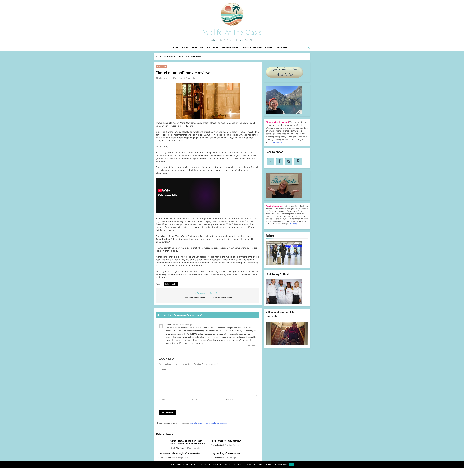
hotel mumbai (171, 284)
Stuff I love (197, 48)
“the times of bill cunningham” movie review (179, 453)
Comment (163, 369)
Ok (291, 464)
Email (195, 399)
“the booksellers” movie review (226, 441)
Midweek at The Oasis (252, 48)
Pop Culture (212, 48)
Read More (278, 142)
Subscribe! (282, 48)
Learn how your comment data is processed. (209, 423)
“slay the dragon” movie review (225, 453)
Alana (168, 325)
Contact (269, 48)
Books (185, 48)
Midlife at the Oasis (232, 32)
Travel (175, 48)
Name (162, 399)
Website (229, 399)
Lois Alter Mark (164, 78)
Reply (252, 345)
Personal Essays (230, 48)
